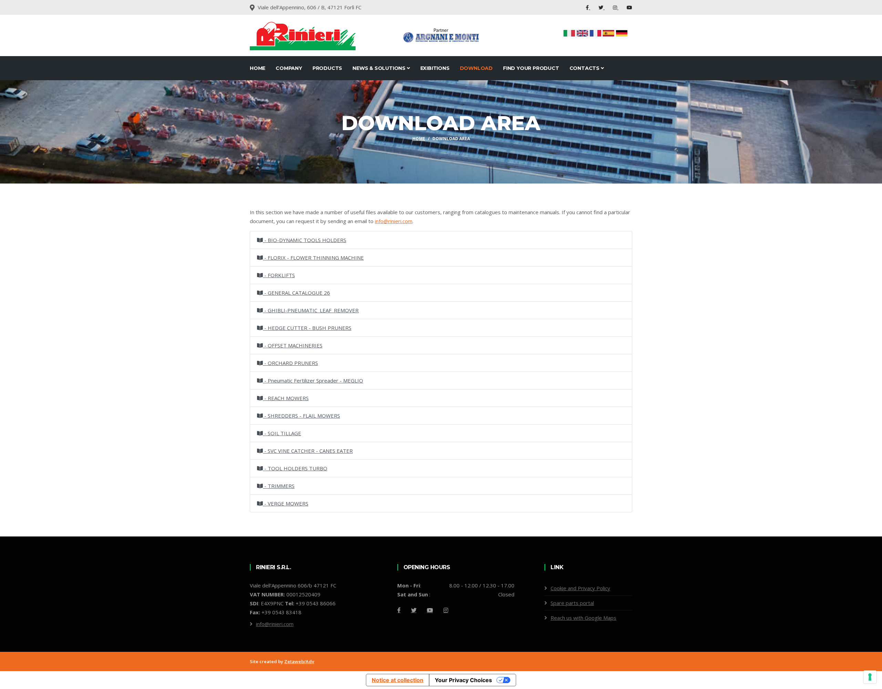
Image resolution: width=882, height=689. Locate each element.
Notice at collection (397, 680)
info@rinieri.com (275, 623)
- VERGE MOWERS (285, 503)
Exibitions (435, 68)
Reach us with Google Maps (583, 617)
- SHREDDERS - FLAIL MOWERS (301, 415)
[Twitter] (601, 7)
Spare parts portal (572, 602)
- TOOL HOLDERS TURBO (295, 468)
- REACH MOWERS (286, 398)
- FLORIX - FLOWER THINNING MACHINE (313, 257)
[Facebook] (588, 7)
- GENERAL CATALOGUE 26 (296, 292)
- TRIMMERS (279, 485)
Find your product (531, 68)
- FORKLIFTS (279, 275)
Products (327, 68)
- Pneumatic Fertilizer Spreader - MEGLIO (313, 380)
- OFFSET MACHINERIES (292, 345)
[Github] (446, 610)
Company (289, 68)
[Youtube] (629, 7)
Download (476, 68)
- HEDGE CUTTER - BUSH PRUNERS (307, 327)
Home (257, 68)
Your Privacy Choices (463, 680)
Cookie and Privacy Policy (580, 588)
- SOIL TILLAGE (282, 433)
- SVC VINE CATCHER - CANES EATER (308, 450)
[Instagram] (616, 7)
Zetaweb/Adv (299, 661)
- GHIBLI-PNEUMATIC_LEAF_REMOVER (311, 310)
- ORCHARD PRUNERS (290, 362)
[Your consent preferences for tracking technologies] (869, 676)
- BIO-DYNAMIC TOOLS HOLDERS (304, 240)
